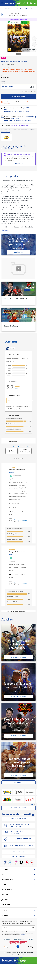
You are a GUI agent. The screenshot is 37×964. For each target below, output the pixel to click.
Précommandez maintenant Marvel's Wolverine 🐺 (18, 8)
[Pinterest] (27, 862)
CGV (4, 952)
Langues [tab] (29, 181)
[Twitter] (10, 862)
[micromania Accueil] (13, 3)
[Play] (19, 268)
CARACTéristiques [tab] (18, 181)
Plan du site (21, 955)
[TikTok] (21, 862)
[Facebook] (5, 862)
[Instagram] (16, 862)
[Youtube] (32, 862)
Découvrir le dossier (19, 657)
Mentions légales (28, 952)
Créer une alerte (19, 96)
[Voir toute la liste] (24, 3)
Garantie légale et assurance (14, 952)
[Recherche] (31, 4)
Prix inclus (29, 91)
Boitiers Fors (19, 163)
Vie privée (14, 955)
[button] (18, 869)
